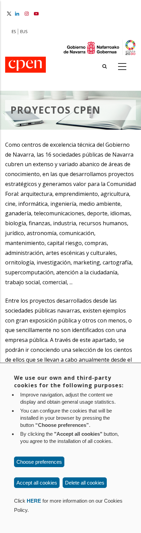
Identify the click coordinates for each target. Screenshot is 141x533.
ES (14, 31)
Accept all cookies (36, 483)
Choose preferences (39, 462)
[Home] (25, 65)
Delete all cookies (84, 483)
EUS (23, 31)
